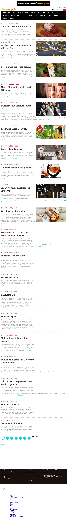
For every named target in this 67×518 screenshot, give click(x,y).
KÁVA (16, 208)
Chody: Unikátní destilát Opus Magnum (29, 473)
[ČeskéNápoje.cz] (10, 10)
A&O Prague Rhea (14, 509)
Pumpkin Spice (8, 316)
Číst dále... (15, 35)
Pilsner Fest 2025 (9, 277)
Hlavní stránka (6, 12)
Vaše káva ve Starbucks (13, 210)
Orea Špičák (12, 514)
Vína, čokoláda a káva (12, 148)
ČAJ (16, 125)
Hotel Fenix (12, 507)
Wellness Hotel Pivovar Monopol (16, 497)
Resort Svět (12, 495)
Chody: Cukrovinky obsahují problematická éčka (31, 475)
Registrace (64, 7)
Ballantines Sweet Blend (13, 255)
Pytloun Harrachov (13, 511)
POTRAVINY (17, 23)
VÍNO (16, 42)
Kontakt (12, 18)
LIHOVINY (17, 84)
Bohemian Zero (8, 294)
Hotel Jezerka (12, 504)
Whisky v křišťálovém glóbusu (16, 167)
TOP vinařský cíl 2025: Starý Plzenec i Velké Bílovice (15, 234)
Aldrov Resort (13, 499)
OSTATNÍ (16, 146)
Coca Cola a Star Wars (12, 423)
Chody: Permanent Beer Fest (27, 480)
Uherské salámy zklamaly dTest (17, 26)
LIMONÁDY (17, 420)
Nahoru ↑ (3, 444)
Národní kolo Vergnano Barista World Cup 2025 (16, 383)
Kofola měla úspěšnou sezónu (16, 66)
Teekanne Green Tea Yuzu (14, 128)
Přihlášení (59, 7)
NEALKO (17, 64)
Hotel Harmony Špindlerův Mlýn (16, 516)
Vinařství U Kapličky (14, 502)
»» (29, 438)
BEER (16, 229)
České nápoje (11, 23)
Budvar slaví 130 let (10, 404)
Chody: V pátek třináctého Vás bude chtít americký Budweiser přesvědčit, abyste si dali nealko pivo (31, 478)
